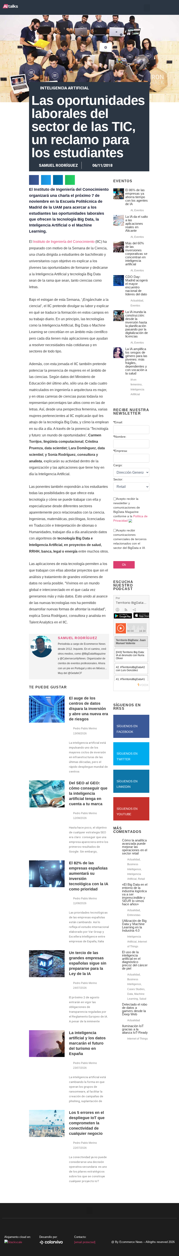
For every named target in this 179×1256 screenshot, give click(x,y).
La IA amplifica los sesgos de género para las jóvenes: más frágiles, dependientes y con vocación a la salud (136, 361)
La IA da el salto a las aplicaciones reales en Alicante (136, 223)
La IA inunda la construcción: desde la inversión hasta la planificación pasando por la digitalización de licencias (136, 324)
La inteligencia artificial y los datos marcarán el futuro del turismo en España (87, 1043)
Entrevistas (133, 915)
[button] (147, 8)
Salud (142, 998)
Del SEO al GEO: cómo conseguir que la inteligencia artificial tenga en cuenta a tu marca (88, 793)
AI (132, 210)
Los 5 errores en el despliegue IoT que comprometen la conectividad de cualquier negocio (87, 1123)
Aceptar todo (152, 1225)
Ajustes (153, 1243)
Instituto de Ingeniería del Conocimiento (64, 241)
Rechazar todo (152, 1234)
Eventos (139, 210)
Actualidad (137, 300)
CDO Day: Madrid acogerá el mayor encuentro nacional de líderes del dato (136, 285)
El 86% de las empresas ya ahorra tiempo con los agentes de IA (136, 197)
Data (130, 994)
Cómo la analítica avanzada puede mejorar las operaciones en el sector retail (134, 846)
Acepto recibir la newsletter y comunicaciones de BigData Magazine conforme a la (130, 509)
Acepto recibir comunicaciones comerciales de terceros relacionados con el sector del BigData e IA (129, 539)
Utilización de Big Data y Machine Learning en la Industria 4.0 (134, 925)
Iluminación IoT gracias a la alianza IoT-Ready (135, 1029)
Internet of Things (137, 1038)
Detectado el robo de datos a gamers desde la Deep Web (134, 1009)
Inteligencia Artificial (64, 88)
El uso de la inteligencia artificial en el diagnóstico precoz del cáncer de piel (135, 960)
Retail (141, 878)
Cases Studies (136, 989)
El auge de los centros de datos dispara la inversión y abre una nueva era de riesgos (88, 708)
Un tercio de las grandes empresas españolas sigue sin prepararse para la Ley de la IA (87, 963)
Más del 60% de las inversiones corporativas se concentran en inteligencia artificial (136, 253)
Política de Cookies (81, 1246)
